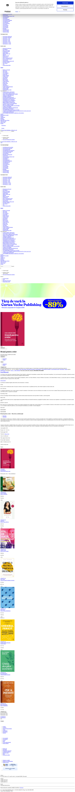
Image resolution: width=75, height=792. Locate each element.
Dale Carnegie (5, 80)
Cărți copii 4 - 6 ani (6, 39)
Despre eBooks (5, 743)
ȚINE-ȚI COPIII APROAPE (8, 95)
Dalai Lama (5, 82)
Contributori (5, 730)
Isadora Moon (5, 52)
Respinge (65, 9)
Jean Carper (2, 579)
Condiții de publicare (7, 751)
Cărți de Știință (5, 25)
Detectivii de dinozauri (7, 48)
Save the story (5, 60)
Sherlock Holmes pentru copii (8, 61)
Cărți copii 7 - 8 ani (6, 40)
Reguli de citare (6, 752)
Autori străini (23, 369)
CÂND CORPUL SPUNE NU (8, 91)
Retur (4, 741)
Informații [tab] (4, 416)
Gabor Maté (5, 74)
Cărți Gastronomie (6, 23)
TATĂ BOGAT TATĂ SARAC (9, 92)
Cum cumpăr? (5, 738)
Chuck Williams (3, 493)
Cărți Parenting (5, 153)
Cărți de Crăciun (6, 31)
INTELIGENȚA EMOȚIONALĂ (9, 98)
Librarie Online (5, 278)
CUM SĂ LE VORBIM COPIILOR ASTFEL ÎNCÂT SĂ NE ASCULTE (17, 110)
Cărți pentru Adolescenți (7, 36)
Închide (2, 721)
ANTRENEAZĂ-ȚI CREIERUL (9, 100)
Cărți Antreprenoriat (6, 149)
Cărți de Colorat (6, 30)
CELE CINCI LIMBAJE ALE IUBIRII (10, 94)
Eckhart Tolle (5, 83)
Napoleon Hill (5, 88)
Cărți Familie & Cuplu (7, 152)
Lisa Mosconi (4, 372)
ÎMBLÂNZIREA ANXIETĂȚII (9, 102)
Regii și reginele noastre (7, 58)
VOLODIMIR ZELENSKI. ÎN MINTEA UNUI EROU (13, 112)
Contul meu (3, 125)
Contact (2, 128)
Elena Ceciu (7, 433)
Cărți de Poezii (5, 27)
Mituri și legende (6, 55)
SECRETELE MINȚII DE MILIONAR (10, 107)
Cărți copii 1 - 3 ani (6, 38)
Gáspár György (6, 76)
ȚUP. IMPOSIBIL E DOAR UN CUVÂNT (11, 109)
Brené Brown (5, 79)
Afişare (16, 11)
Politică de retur (6, 762)
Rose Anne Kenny (3, 704)
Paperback (3, 356)
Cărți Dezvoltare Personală (8, 151)
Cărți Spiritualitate (6, 19)
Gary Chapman (5, 72)
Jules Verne (5, 70)
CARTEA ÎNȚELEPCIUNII (8, 111)
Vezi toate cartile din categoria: (32, 370)
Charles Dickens (6, 81)
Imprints (4, 732)
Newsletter (5, 749)
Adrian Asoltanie (6, 87)
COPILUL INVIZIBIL (7, 106)
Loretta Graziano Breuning (8, 86)
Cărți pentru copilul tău (7, 37)
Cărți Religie (5, 18)
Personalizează (64, 6)
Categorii (4, 727)
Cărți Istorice (5, 24)
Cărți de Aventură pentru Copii (8, 16)
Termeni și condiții (6, 760)
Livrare (4, 740)
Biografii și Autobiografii (7, 154)
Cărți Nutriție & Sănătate (7, 20)
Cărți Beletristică (6, 29)
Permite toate (65, 2)
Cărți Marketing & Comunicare (8, 150)
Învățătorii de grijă (6, 51)
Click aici (21, 787)
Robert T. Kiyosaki (6, 69)
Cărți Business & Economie (8, 147)
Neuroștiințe (62, 369)
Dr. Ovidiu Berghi (3, 673)
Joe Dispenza (5, 77)
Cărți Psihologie (6, 17)
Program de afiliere (6, 754)
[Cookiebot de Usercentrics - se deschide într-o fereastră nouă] (7, 12)
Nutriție (66, 369)
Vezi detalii (2, 469)
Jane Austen (5, 71)
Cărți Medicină (5, 22)
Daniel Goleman (6, 75)
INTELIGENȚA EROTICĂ (8, 108)
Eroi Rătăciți (5, 49)
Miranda (4, 54)
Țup (3, 64)
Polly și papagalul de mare (8, 57)
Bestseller (4, 28)
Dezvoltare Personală (7, 280)
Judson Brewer (5, 85)
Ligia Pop (2, 520)
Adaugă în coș (3, 367)
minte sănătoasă (17, 370)
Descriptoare (5, 731)
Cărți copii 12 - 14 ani (7, 43)
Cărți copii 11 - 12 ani (7, 42)
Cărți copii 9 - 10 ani (6, 41)
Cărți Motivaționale (6, 21)
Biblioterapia (2, 370)
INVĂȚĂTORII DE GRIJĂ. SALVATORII (11, 105)
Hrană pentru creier (6, 281)
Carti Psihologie (38, 369)
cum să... (12, 370)
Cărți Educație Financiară (7, 148)
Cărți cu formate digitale (7, 728)
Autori (1, 67)
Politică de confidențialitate (8, 761)
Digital (4, 359)
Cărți (4, 279)
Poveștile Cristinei (6, 62)
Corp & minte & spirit (55, 369)
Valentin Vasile (3, 550)
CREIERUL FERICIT (7, 96)
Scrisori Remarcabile (6, 65)
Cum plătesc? (5, 739)
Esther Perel (5, 78)
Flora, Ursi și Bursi (6, 50)
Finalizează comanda (11, 139)
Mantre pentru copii (6, 53)
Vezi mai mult (3, 380)
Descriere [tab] (4, 415)
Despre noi (5, 748)
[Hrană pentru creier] (12, 345)
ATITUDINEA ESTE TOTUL (8, 101)
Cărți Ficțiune (5, 15)
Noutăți (4, 726)
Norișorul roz (5, 56)
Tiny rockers (5, 63)
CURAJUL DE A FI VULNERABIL (10, 103)
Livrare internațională (7, 742)
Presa (4, 753)
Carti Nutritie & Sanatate (46, 369)
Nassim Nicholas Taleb (7, 89)
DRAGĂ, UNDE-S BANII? (8, 104)
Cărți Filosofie (5, 26)
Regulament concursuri (7, 750)
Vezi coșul (5, 139)
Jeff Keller (5, 84)
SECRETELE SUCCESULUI (8, 99)
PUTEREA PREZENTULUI (8, 97)
